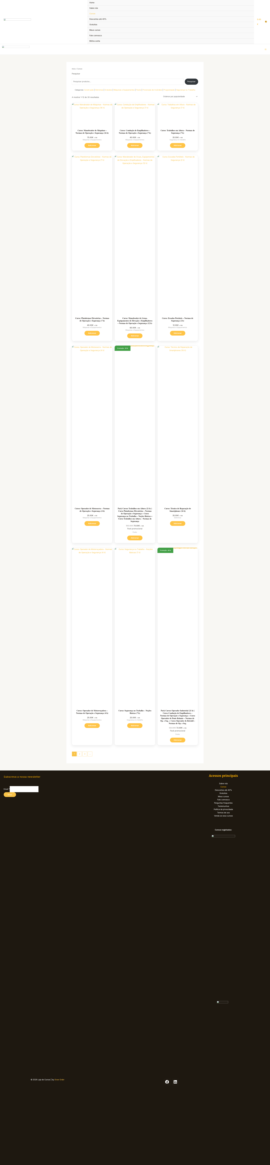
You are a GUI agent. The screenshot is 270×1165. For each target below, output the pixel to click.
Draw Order (59, 1080)
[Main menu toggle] (265, 49)
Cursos (92, 14)
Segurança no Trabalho (185, 90)
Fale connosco (95, 35)
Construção (89, 90)
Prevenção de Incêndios (152, 90)
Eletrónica (99, 90)
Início (74, 69)
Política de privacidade (223, 809)
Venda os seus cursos (223, 816)
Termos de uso (223, 813)
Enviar (10, 795)
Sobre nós (93, 8)
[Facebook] (167, 1081)
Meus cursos (94, 30)
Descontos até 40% (97, 19)
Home (91, 3)
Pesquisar (76, 74)
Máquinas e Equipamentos (124, 90)
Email (7, 789)
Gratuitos (93, 25)
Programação (169, 90)
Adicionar (92, 145)
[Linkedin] (175, 1081)
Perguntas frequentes (223, 803)
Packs (138, 90)
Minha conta (94, 41)
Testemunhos (223, 806)
